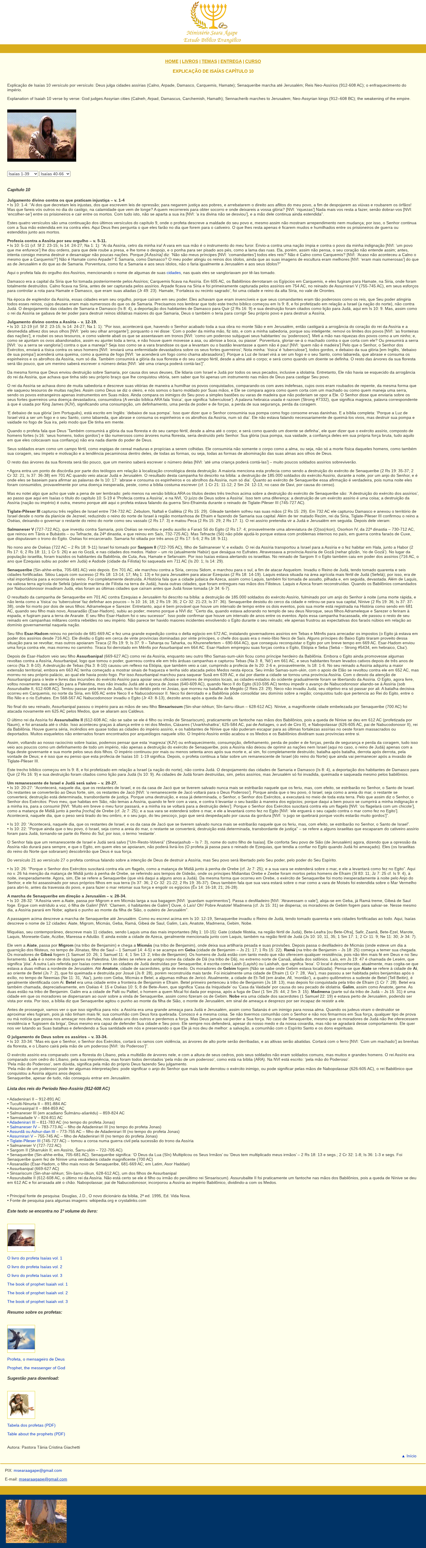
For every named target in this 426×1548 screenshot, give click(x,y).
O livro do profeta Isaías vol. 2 (34, 1266)
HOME (172, 61)
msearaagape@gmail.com (43, 1479)
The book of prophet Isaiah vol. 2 (37, 1292)
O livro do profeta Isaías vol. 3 (34, 1275)
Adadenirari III (22, 1122)
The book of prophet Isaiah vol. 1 (37, 1284)
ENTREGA (231, 61)
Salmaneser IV (23, 1127)
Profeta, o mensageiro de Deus (36, 1359)
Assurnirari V (21, 1136)
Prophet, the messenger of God (36, 1368)
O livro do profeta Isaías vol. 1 (34, 1258)
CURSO (253, 61)
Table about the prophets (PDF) (36, 1434)
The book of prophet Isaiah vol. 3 (37, 1301)
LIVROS (190, 61)
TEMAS (209, 61)
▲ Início (408, 1456)
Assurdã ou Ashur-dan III (32, 1131)
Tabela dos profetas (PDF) (31, 1425)
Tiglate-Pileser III (25, 1140)
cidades (174, 272)
